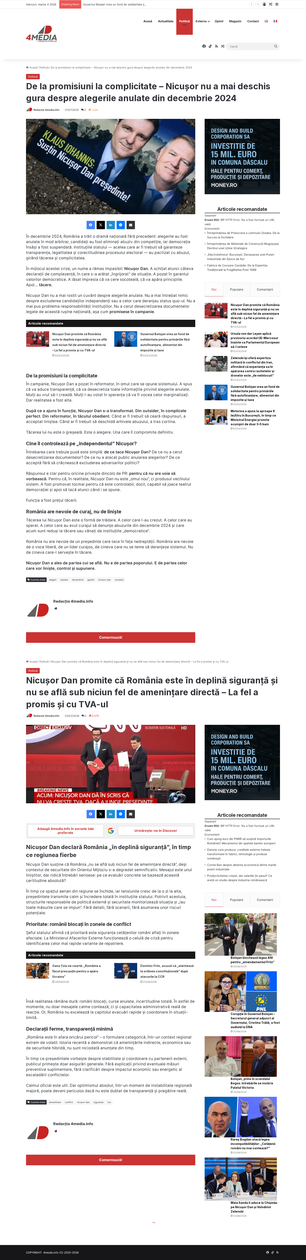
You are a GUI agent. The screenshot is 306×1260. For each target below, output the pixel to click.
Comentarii (265, 289)
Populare (236, 289)
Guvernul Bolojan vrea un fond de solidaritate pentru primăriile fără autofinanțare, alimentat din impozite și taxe (155, 4)
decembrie (77, 579)
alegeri (52, 579)
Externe (201, 21)
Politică (184, 21)
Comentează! (110, 637)
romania (119, 579)
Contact (253, 21)
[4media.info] (41, 34)
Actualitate (165, 21)
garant (90, 579)
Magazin (235, 21)
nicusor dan (104, 579)
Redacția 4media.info (46, 109)
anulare (64, 579)
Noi (213, 289)
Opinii (219, 21)
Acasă (147, 21)
